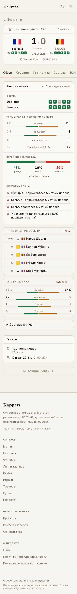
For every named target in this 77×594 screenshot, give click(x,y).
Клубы (7, 473)
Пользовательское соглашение (25, 563)
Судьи (7, 493)
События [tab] (22, 72)
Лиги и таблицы (13, 466)
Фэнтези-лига (12, 531)
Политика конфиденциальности (25, 556)
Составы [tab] (60, 72)
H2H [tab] (73, 72)
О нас (7, 550)
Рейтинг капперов (15, 525)
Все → (66, 230)
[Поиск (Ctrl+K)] (62, 6)
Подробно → (62, 281)
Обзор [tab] (7, 72)
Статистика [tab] (41, 72)
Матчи (7, 446)
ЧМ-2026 (9, 459)
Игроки (8, 479)
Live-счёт (9, 453)
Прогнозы (10, 518)
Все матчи (12, 20)
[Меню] (70, 6)
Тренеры (9, 486)
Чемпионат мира (24, 348)
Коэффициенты (39, 371)
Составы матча (21, 324)
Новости (9, 499)
